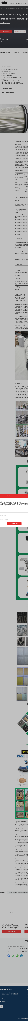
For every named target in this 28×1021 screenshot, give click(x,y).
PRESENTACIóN (14, 523)
